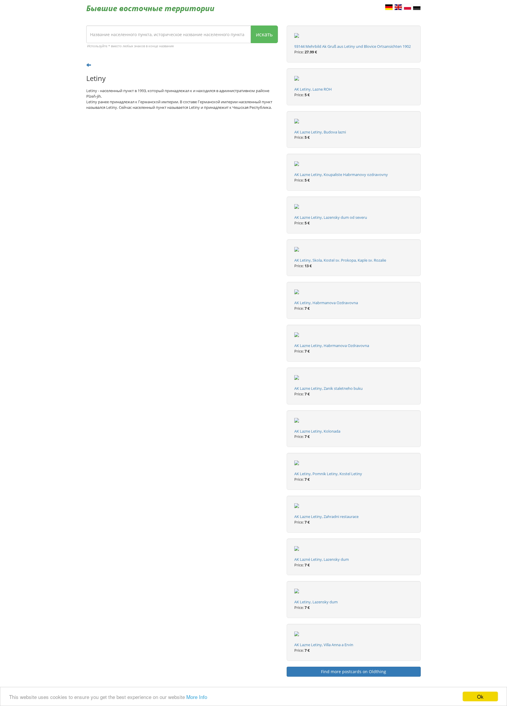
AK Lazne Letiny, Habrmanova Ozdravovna (331, 345)
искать (264, 34)
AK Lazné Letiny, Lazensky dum (321, 559)
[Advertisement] (182, 160)
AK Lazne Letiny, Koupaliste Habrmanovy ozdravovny (341, 174)
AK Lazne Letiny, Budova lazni (320, 132)
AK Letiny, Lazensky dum (316, 602)
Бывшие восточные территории (150, 8)
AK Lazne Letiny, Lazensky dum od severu (330, 217)
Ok (480, 696)
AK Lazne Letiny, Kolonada (317, 431)
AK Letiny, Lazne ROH (313, 89)
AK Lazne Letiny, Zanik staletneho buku (328, 388)
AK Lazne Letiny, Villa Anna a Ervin (323, 644)
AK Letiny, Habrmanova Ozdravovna (326, 302)
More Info (196, 696)
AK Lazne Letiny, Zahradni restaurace (326, 516)
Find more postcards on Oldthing (353, 671)
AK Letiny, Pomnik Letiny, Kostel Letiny (328, 473)
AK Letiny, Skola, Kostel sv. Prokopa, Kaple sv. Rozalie (340, 260)
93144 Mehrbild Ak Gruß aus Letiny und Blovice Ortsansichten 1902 (352, 46)
